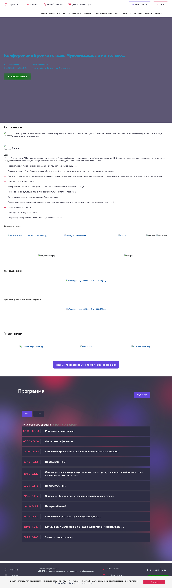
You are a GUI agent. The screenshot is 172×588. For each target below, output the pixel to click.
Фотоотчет (148, 13)
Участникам (137, 13)
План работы (126, 13)
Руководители (54, 13)
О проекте (43, 13)
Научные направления (103, 13)
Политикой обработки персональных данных (74, 583)
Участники (66, 13)
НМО (116, 13)
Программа (88, 13)
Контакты (158, 13)
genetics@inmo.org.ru (81, 4)
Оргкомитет (76, 13)
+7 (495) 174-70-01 (55, 4)
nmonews (34, 4)
